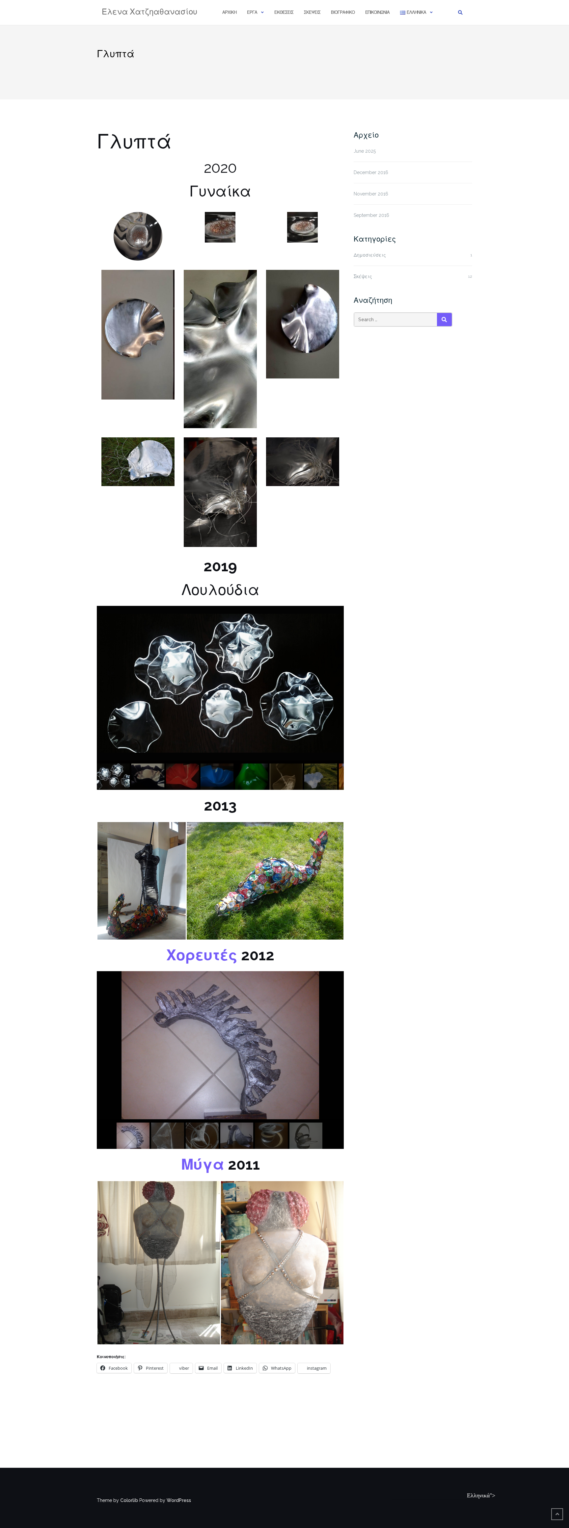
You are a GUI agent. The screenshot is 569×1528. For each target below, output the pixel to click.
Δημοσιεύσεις (370, 255)
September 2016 (371, 215)
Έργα (252, 12)
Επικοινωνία (377, 12)
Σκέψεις (312, 12)
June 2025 (365, 151)
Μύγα (202, 1164)
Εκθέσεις (283, 12)
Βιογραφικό (343, 12)
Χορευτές (201, 955)
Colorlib (129, 1500)
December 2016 (371, 172)
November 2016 (371, 193)
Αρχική (229, 12)
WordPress (179, 1500)
